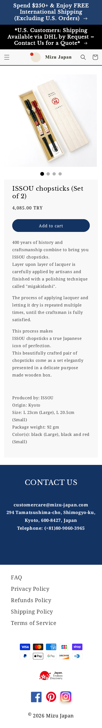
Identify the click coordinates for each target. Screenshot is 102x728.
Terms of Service (34, 623)
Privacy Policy (30, 588)
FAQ (16, 577)
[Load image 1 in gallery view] (42, 173)
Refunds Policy (31, 600)
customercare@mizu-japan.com (51, 505)
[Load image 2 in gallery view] (48, 173)
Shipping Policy (32, 611)
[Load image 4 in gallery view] (60, 173)
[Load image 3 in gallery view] (54, 173)
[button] (7, 57)
